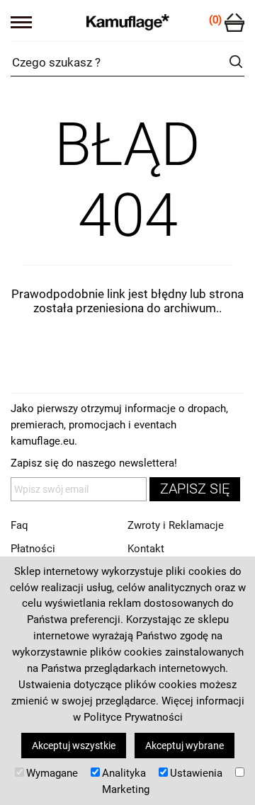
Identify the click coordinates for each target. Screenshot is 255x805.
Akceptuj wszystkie (73, 745)
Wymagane (52, 773)
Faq (19, 525)
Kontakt (146, 548)
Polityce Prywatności (133, 717)
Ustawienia (196, 773)
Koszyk (234, 22)
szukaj (235, 62)
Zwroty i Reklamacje (176, 525)
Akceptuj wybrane (184, 745)
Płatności (33, 548)
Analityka (124, 773)
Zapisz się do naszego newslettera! (94, 463)
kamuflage (127, 21)
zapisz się (195, 489)
